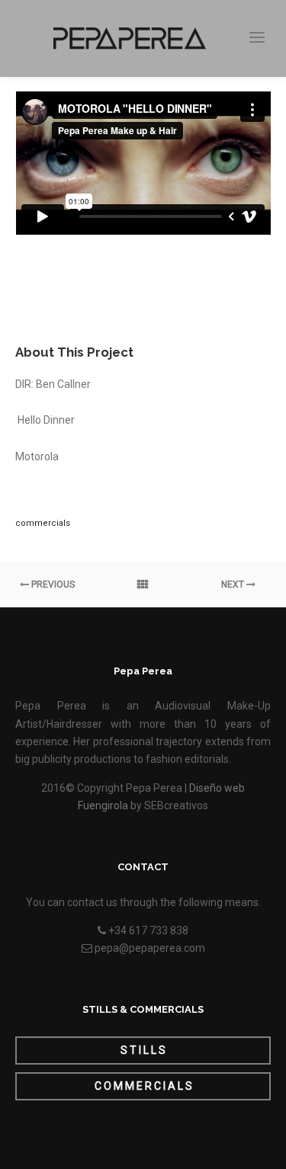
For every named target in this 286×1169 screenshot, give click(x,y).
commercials (42, 523)
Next (233, 584)
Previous (52, 584)
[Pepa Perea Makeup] (129, 38)
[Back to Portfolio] (143, 584)
